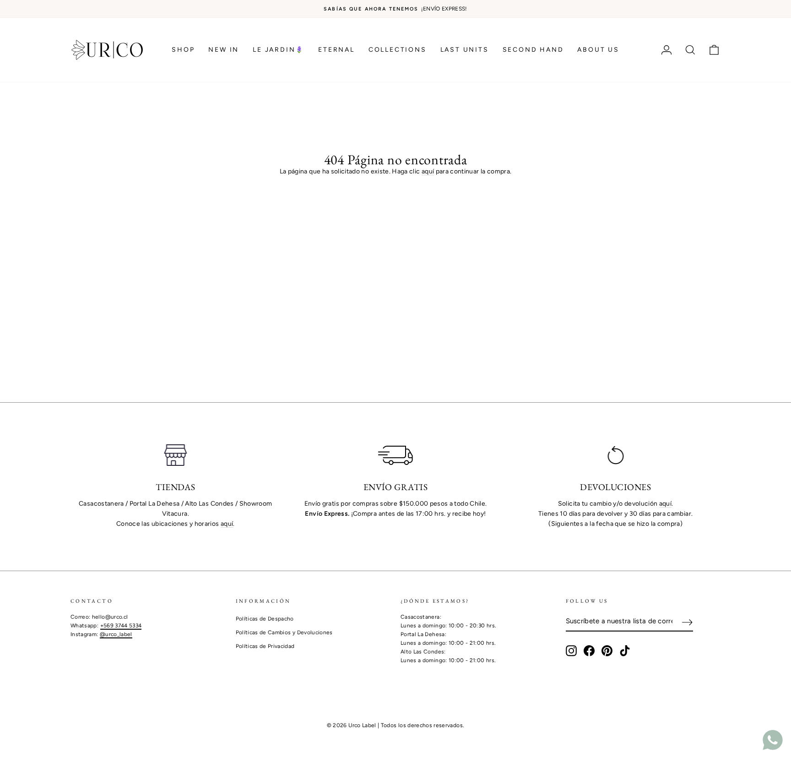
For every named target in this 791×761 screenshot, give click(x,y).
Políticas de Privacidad (265, 646)
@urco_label (116, 634)
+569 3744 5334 (121, 625)
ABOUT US (598, 50)
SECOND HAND (533, 50)
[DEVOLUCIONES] (615, 455)
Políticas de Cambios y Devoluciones (284, 632)
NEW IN (223, 50)
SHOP (183, 50)
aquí (428, 171)
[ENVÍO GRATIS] (396, 455)
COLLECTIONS (397, 50)
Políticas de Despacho (265, 618)
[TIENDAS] (175, 455)
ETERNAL (336, 50)
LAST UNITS (464, 50)
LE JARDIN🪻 (278, 50)
